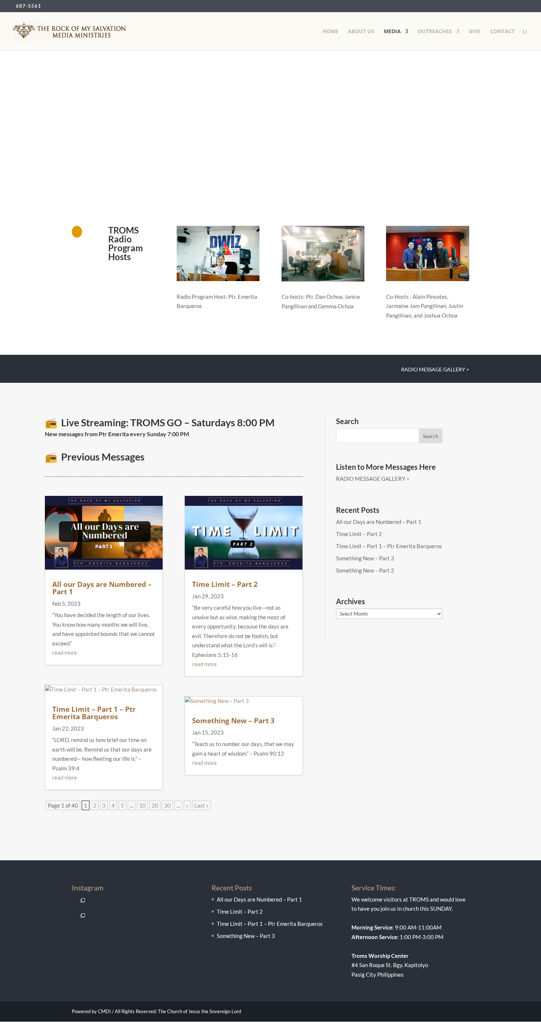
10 (142, 805)
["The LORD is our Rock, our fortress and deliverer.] (80, 903)
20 (155, 805)
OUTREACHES (435, 32)
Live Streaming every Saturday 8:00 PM (126, 139)
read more (64, 652)
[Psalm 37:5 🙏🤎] (95, 918)
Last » (201, 805)
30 (167, 805)
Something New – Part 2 (365, 570)
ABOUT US (361, 32)
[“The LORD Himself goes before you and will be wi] (80, 918)
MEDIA (392, 32)
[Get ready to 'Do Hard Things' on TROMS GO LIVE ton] (95, 903)
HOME (330, 32)
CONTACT (502, 32)
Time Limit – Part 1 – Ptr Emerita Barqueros (94, 712)
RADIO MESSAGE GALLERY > (435, 369)
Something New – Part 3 (233, 720)
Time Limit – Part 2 (225, 584)
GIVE (475, 32)
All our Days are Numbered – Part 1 (102, 588)
